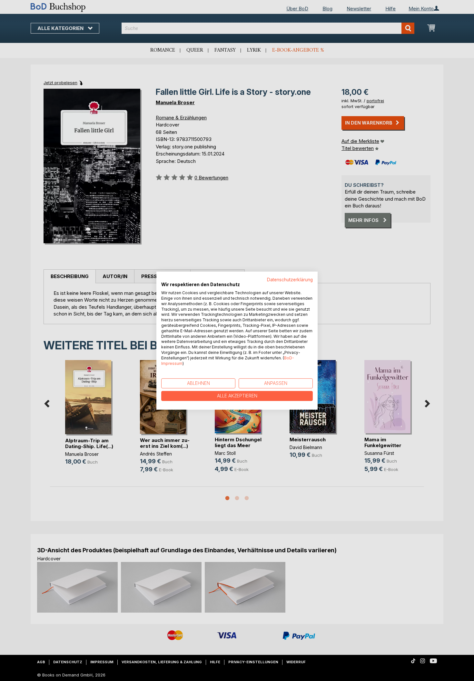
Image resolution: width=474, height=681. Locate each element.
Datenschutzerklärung (290, 279)
